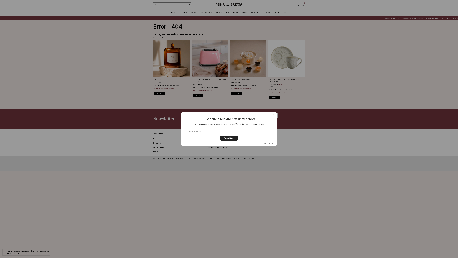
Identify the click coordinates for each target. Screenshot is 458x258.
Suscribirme (229, 138)
